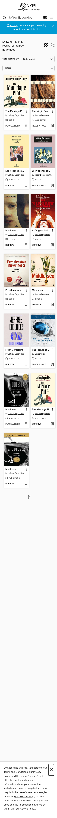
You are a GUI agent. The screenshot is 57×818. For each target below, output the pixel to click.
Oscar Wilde (40, 354)
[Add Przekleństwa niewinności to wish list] (26, 305)
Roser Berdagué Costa (43, 175)
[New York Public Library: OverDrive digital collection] (28, 7)
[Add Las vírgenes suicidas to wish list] (26, 186)
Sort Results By (10, 58)
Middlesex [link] (10, 230)
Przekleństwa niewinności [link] (15, 290)
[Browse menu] (52, 17)
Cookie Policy (27, 808)
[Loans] (45, 18)
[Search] (4, 17)
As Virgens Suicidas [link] (41, 230)
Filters (8, 68)
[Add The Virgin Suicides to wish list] (52, 126)
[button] (46, 46)
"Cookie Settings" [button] (25, 796)
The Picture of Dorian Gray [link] (41, 350)
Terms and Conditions (16, 772)
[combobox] (22, 17)
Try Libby (12, 25)
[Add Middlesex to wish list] (26, 245)
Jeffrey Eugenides (16, 115)
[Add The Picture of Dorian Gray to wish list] (52, 364)
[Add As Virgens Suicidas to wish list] (52, 245)
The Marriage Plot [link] (15, 111)
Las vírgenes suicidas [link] (15, 171)
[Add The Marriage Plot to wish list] (26, 126)
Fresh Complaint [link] (14, 350)
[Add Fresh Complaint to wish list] (26, 364)
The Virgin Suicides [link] (41, 111)
